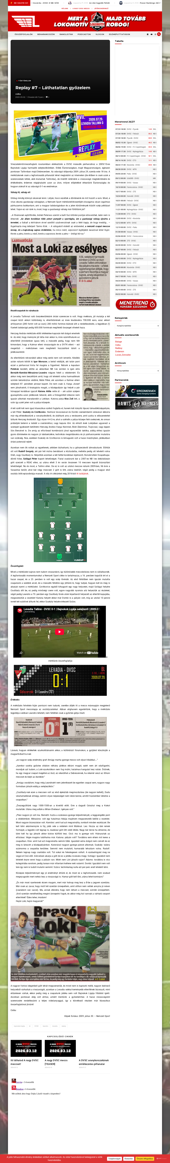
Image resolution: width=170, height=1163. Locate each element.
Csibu (118, 345)
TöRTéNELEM (24, 81)
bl (29, 1026)
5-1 (150, 156)
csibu (18, 94)
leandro (45, 1026)
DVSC (37, 1026)
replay (64, 1026)
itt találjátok (82, 473)
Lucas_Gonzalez (123, 355)
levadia (55, 1026)
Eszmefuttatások (119, 34)
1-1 (150, 160)
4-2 (150, 143)
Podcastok (84, 34)
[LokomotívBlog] (85, 21)
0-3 (150, 147)
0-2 (150, 134)
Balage (118, 341)
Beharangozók (46, 34)
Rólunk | (66, 8)
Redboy (118, 348)
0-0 (150, 138)
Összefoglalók (24, 34)
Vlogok (100, 34)
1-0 (150, 129)
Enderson (119, 351)
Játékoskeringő (101, 8)
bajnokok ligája (19, 1026)
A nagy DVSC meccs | (82, 8)
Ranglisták (66, 34)
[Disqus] (60, 1111)
